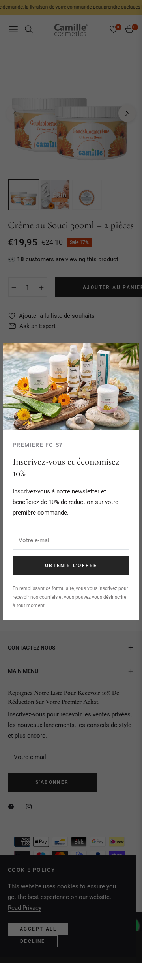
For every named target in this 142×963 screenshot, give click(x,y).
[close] (128, 354)
